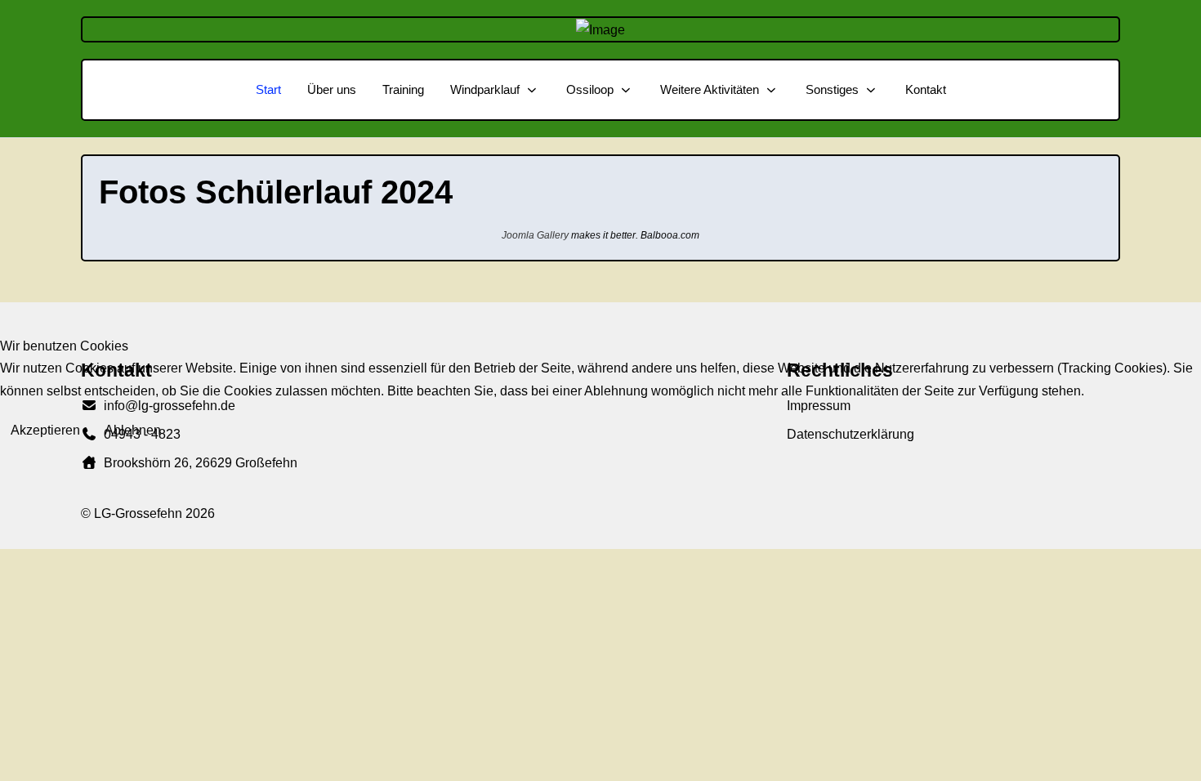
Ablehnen (133, 430)
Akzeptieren (45, 430)
